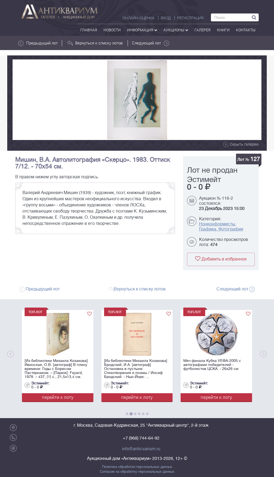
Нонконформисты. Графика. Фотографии (221, 227)
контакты (246, 29)
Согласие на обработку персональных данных (137, 471)
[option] (137, 99)
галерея (203, 29)
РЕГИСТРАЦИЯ (190, 18)
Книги (223, 29)
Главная (88, 29)
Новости (112, 29)
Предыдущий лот (42, 43)
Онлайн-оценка (138, 18)
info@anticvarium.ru (141, 448)
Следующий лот (146, 43)
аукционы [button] (174, 29)
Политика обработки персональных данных (137, 466)
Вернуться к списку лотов (99, 43)
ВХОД (166, 18)
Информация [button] (140, 29)
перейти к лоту (57, 397)
